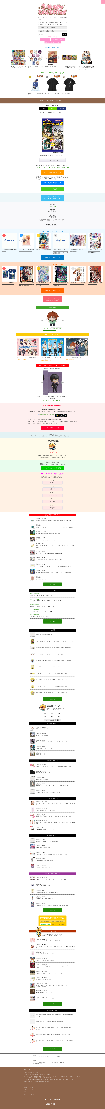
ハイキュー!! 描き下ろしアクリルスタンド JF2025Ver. (52, 329)
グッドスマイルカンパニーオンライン (52, 400)
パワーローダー (52, 495)
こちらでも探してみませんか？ (52, 183)
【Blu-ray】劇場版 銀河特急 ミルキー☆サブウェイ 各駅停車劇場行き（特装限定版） (60, 284)
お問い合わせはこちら (30, 1087)
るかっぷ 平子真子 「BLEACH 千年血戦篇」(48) (36, 1081)
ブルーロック (54, 39)
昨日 (45, 716)
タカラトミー (52, 206)
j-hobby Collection (52, 1099)
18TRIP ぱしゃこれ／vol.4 (50, 66)
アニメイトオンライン (52, 160)
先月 (59, 716)
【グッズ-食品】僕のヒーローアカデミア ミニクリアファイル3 (52, 167)
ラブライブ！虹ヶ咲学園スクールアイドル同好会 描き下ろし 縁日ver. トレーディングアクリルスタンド (52, 1062)
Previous (42, 320)
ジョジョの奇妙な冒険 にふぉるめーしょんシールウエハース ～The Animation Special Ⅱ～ (69, 68)
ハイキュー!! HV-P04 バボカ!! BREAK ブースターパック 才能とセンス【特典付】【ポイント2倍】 (86, 68)
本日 (45, 713)
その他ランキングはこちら (52, 257)
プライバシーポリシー (30, 1094)
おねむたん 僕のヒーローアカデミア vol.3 (41, 595)
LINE (52, 108)
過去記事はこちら (52, 1104)
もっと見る (52, 621)
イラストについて (28, 1089)
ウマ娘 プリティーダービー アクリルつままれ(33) (37, 1074)
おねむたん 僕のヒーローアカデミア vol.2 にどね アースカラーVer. (48, 600)
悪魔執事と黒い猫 (49, 42)
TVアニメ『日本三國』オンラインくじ (50, 357)
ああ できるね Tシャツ (66, 93)
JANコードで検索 (52, 189)
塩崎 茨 (52, 482)
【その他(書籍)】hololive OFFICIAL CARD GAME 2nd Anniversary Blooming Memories (95, 251)
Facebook (61, 108)
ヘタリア (62, 39)
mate (56, 105)
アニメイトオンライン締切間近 (52, 468)
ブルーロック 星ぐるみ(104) (31, 1072)
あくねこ (58, 42)
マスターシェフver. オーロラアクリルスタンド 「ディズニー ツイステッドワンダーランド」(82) (49, 1079)
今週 (52, 713)
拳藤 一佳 (52, 489)
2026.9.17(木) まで (21, 360)
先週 (52, 716)
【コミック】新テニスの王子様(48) (43, 249)
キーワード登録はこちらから (52, 427)
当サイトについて (28, 1092)
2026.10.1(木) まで (70, 360)
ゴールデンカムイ (45, 39)
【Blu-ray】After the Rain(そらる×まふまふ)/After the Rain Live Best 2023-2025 (43, 284)
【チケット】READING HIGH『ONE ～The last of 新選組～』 (47, 1056)
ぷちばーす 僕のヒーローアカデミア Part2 (42, 606)
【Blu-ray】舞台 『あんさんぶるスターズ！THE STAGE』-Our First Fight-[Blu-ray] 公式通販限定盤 (26, 284)
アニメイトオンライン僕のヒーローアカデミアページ (52, 197)
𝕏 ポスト (43, 108)
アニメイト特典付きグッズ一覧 (52, 172)
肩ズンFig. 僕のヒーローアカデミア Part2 (41, 611)
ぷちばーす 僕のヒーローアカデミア (40, 616)
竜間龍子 (52, 501)
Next (63, 320)
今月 (59, 713)
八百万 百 (52, 508)
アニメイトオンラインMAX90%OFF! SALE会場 (52, 299)
